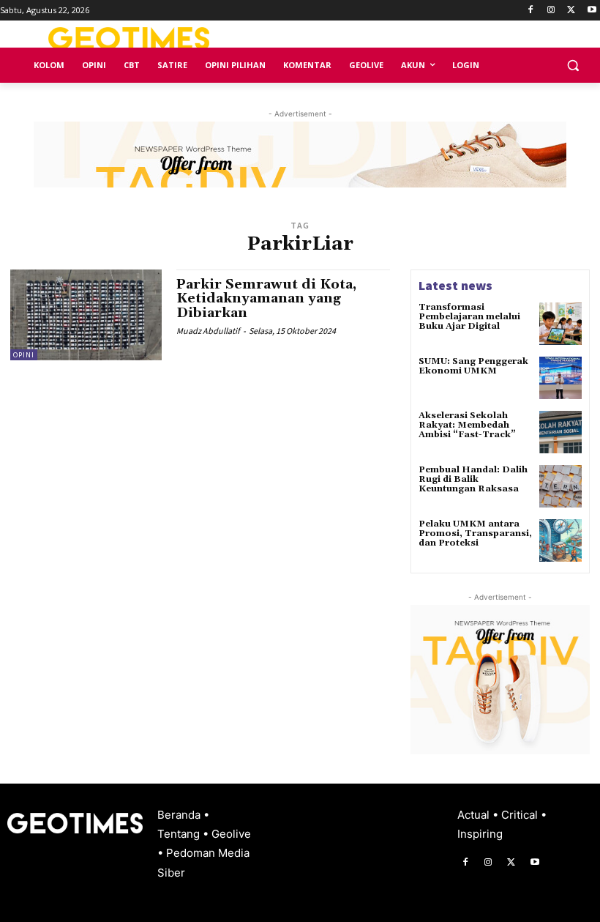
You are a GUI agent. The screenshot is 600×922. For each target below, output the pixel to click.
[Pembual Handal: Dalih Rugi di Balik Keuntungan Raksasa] (560, 486)
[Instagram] (551, 10)
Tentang (180, 834)
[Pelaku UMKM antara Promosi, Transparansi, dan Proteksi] (560, 540)
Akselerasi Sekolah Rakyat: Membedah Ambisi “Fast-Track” (467, 425)
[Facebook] (530, 10)
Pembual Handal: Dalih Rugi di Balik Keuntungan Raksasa (473, 479)
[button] (572, 65)
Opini (23, 355)
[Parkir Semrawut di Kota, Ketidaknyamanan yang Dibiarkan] (86, 314)
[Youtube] (591, 10)
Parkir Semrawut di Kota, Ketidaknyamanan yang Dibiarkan (266, 299)
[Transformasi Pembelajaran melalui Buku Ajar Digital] (560, 323)
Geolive (231, 834)
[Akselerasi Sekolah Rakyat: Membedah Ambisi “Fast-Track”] (560, 432)
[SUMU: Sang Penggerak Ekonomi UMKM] (560, 378)
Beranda (180, 815)
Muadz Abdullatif (208, 330)
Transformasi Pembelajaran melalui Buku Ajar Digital (469, 317)
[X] (571, 10)
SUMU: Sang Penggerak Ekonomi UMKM (473, 366)
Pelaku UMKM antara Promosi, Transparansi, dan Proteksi (475, 533)
